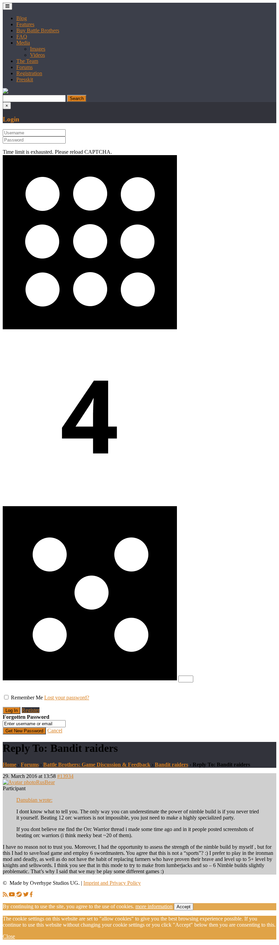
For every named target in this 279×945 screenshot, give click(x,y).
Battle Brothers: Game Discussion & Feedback (96, 764)
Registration (29, 73)
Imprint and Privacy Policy (112, 883)
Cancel (54, 730)
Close (9, 936)
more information (154, 906)
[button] (5, 92)
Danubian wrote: (34, 800)
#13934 (65, 776)
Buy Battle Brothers (37, 30)
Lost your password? (66, 697)
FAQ (21, 36)
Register (30, 710)
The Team (27, 61)
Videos (37, 55)
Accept (184, 906)
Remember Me (27, 697)
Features (25, 24)
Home (9, 764)
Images (37, 49)
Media (23, 43)
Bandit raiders (171, 764)
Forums (24, 67)
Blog (21, 18)
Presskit (24, 79)
